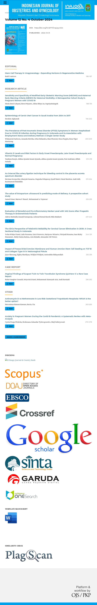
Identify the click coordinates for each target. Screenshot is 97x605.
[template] (11, 522)
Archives (16, 13)
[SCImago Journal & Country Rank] (20, 360)
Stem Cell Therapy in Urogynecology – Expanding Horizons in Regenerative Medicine (44, 73)
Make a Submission (16, 337)
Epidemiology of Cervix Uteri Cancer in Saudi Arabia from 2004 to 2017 (37, 115)
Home (7, 13)
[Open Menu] (5, 2)
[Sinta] (29, 472)
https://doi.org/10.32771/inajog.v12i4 (48, 28)
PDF (10, 81)
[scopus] (24, 379)
